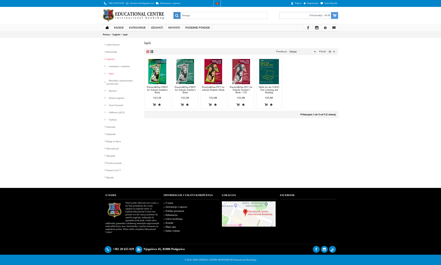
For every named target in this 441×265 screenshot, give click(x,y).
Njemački (110, 156)
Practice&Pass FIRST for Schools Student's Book (157, 90)
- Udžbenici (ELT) (115, 112)
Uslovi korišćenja (174, 219)
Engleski (110, 59)
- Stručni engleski (115, 98)
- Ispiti (110, 73)
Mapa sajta (171, 227)
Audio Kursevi (113, 44)
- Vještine (111, 119)
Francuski (110, 127)
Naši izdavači (112, 148)
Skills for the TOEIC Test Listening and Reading (269, 90)
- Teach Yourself (114, 105)
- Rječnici (111, 90)
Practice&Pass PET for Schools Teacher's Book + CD (241, 90)
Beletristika (111, 52)
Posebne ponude (114, 163)
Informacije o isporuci (176, 207)
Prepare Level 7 (113, 170)
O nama (169, 203)
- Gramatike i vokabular (118, 66)
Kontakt (169, 223)
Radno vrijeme (173, 231)
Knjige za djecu (113, 141)
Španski (110, 177)
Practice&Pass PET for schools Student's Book (213, 88)
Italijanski (111, 134)
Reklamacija (171, 215)
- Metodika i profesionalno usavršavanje (119, 82)
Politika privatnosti (175, 211)
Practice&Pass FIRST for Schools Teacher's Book (185, 90)
